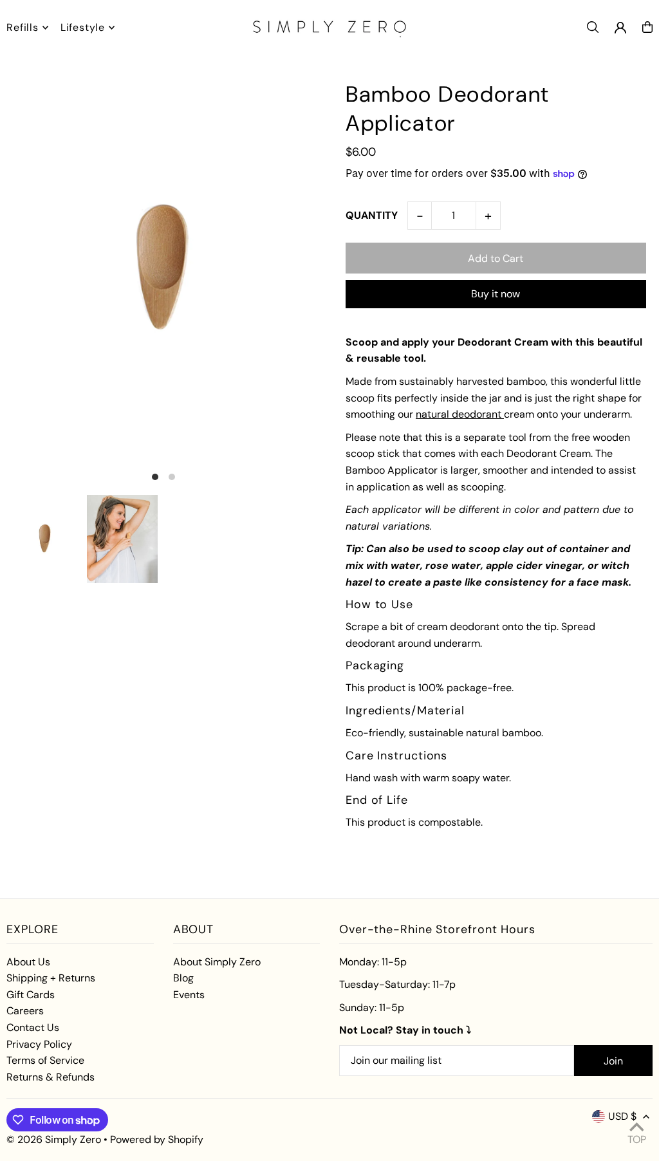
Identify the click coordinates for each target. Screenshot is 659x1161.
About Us (28, 962)
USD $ (622, 1116)
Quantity (372, 215)
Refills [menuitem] (22, 27)
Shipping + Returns (50, 978)
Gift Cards (30, 994)
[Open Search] (593, 27)
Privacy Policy (39, 1044)
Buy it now (495, 294)
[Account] (620, 27)
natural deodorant (460, 414)
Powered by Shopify (156, 1139)
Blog (183, 978)
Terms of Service (45, 1060)
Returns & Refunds (50, 1077)
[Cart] (647, 27)
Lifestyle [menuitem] (82, 27)
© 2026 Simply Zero (53, 1139)
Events (189, 994)
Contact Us (32, 1027)
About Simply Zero (217, 962)
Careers (25, 1010)
